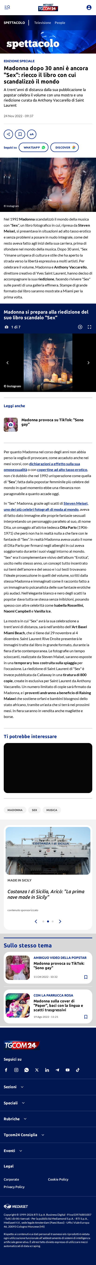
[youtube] (67, 1070)
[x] (36, 1070)
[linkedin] (47, 1070)
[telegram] (57, 1070)
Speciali (11, 1103)
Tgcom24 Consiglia (20, 1135)
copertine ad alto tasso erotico (62, 469)
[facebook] (6, 1070)
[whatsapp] (26, 1070)
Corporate (11, 1179)
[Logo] (48, 7)
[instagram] (16, 1070)
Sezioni (10, 1087)
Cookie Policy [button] (58, 1179)
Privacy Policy (14, 1187)
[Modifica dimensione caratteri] (31, 134)
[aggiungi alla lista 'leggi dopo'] (20, 134)
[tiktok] (77, 1070)
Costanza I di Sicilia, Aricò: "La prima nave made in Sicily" (45, 894)
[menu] (7, 7)
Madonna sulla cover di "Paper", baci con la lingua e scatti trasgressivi (58, 1005)
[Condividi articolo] (8, 134)
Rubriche (12, 1119)
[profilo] (89, 7)
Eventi (9, 1151)
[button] (48, 7)
